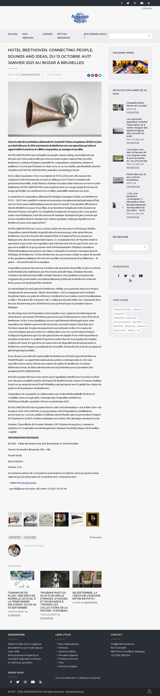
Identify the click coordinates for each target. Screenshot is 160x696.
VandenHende (30, 74)
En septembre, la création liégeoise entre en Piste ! (86, 595)
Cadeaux (141, 326)
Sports (131, 330)
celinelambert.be (74, 691)
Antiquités (119, 314)
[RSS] (148, 3)
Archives (63, 647)
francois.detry (134, 139)
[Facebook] (122, 3)
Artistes (15, 537)
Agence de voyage (122, 309)
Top (149, 692)
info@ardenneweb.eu (122, 644)
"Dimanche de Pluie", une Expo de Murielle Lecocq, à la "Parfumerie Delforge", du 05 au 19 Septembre (22, 600)
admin (76, 602)
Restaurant (120, 330)
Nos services (27, 36)
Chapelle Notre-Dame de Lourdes (137, 104)
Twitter (100, 75)
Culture (30, 537)
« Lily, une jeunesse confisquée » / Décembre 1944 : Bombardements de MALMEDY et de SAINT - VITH (136, 202)
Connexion (147, 8)
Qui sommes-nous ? (95, 36)
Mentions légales (68, 666)
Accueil (13, 34)
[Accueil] (80, 23)
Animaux (137, 309)
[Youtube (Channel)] (142, 3)
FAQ (61, 662)
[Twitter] (128, 3)
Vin (138, 330)
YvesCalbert (16, 611)
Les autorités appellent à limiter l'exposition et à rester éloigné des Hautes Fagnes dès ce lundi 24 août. (137, 128)
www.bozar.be (28, 482)
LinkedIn (92, 75)
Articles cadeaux (122, 322)
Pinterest (96, 75)
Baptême (137, 322)
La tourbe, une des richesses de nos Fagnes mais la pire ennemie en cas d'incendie (137, 155)
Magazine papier (130, 67)
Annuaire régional (68, 655)
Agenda (47, 34)
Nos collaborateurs (69, 644)
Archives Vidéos (67, 651)
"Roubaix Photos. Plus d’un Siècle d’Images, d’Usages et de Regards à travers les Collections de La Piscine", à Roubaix (54, 601)
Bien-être (118, 326)
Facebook (88, 75)
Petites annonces (63, 36)
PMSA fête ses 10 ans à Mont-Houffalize (136, 177)
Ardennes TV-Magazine (125, 318)
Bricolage (130, 326)
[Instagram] (134, 3)
